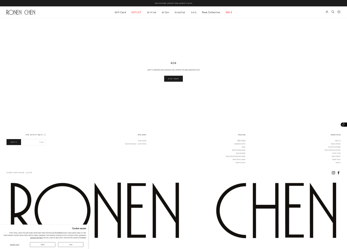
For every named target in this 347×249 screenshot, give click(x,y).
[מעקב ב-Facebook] (338, 173)
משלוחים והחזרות (334, 147)
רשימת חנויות (336, 156)
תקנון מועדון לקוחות (238, 150)
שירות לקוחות (335, 134)
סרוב (70, 244)
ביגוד (194, 12)
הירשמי (13, 142)
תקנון (243, 147)
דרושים (338, 162)
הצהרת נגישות (240, 162)
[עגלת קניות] (338, 11)
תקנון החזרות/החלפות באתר (235, 156)
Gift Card (120, 12)
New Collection (211, 12)
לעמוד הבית (173, 78)
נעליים (165, 12)
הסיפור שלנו (142, 134)
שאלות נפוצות (335, 143)
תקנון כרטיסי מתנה (238, 159)
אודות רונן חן (142, 140)
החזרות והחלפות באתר (332, 150)
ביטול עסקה (336, 159)
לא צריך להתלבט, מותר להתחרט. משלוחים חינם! (173, 3)
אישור (43, 244)
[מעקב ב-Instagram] (333, 173)
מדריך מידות (336, 153)
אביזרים (151, 12)
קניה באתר (241, 134)
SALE (229, 12)
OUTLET (136, 12)
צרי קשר (337, 140)
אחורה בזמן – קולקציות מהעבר (135, 143)
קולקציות (180, 12)
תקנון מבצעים (240, 153)
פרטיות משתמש (239, 143)
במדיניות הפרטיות (36, 237)
